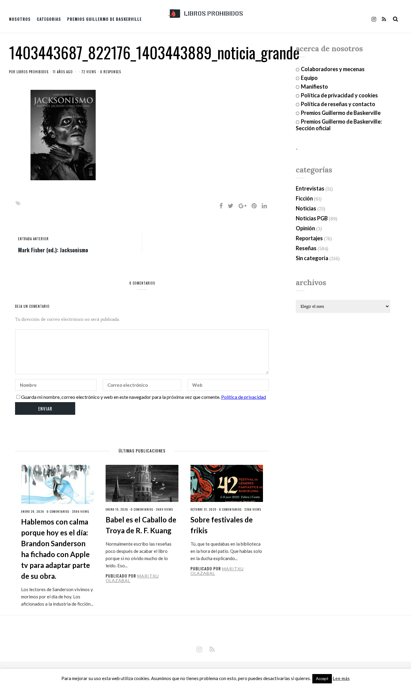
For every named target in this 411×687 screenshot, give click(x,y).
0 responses (110, 71)
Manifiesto (314, 86)
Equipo (309, 77)
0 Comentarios (58, 511)
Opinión (305, 228)
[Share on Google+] (242, 205)
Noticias (306, 208)
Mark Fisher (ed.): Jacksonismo (53, 249)
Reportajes (309, 238)
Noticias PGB (312, 218)
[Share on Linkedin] (264, 205)
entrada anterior (33, 238)
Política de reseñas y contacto (338, 104)
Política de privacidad (243, 397)
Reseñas (306, 248)
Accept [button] (322, 678)
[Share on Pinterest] (254, 205)
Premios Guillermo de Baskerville (104, 19)
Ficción (304, 198)
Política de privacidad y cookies (339, 95)
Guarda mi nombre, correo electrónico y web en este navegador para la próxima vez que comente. (120, 397)
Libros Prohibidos (32, 71)
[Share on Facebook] (221, 205)
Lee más (341, 678)
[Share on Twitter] (231, 205)
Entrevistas (310, 188)
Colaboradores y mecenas (333, 69)
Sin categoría (312, 258)
